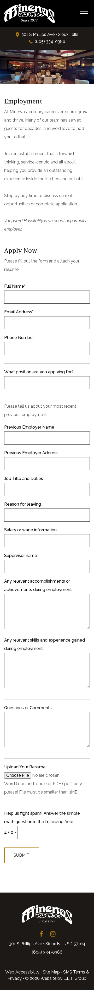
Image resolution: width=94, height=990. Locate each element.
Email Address (18, 311)
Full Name (14, 286)
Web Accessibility (22, 972)
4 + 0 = (10, 832)
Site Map (51, 972)
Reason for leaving (22, 504)
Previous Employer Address (31, 452)
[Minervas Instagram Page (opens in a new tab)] (52, 934)
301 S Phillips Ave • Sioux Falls (49, 34)
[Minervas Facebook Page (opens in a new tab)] (41, 934)
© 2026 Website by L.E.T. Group (55, 978)
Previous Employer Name (29, 427)
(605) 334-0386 (50, 41)
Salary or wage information (30, 529)
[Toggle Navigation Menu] (84, 13)
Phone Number (19, 337)
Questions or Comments (28, 707)
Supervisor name (20, 555)
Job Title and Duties (23, 478)
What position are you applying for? (39, 371)
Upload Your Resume (25, 766)
